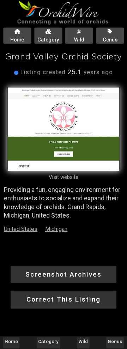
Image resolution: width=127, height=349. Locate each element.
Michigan (56, 229)
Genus (115, 341)
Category (48, 341)
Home (11, 341)
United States (20, 229)
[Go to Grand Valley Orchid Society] (63, 129)
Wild (83, 341)
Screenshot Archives (63, 274)
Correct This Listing (63, 299)
